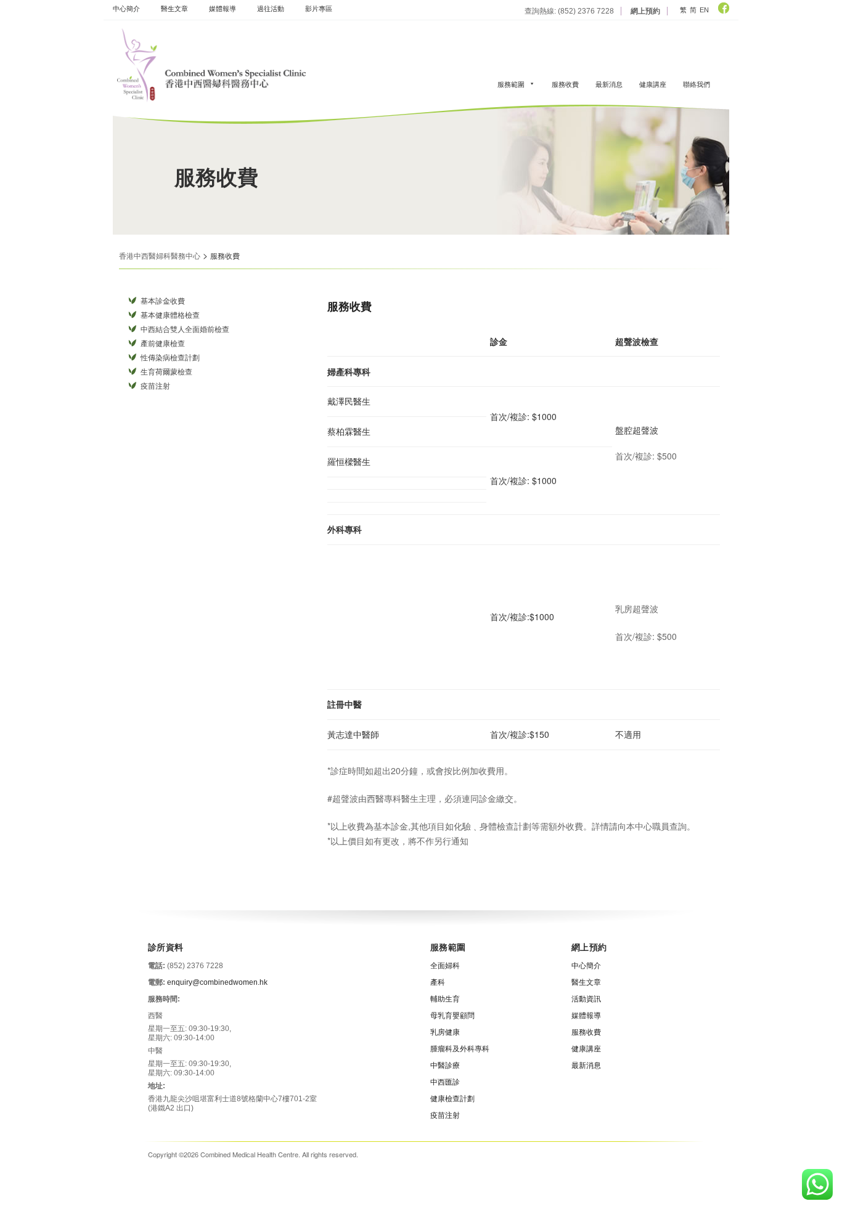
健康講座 (652, 84)
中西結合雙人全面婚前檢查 (185, 329)
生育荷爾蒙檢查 (166, 372)
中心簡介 (126, 8)
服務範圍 (511, 84)
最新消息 (609, 84)
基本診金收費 (163, 301)
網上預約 (645, 11)
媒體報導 (222, 8)
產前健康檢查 (163, 343)
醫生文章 (174, 8)
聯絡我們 (696, 84)
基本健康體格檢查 (170, 315)
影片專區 (318, 8)
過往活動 (270, 8)
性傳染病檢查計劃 (170, 358)
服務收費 (565, 84)
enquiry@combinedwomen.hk (217, 982)
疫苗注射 (155, 386)
